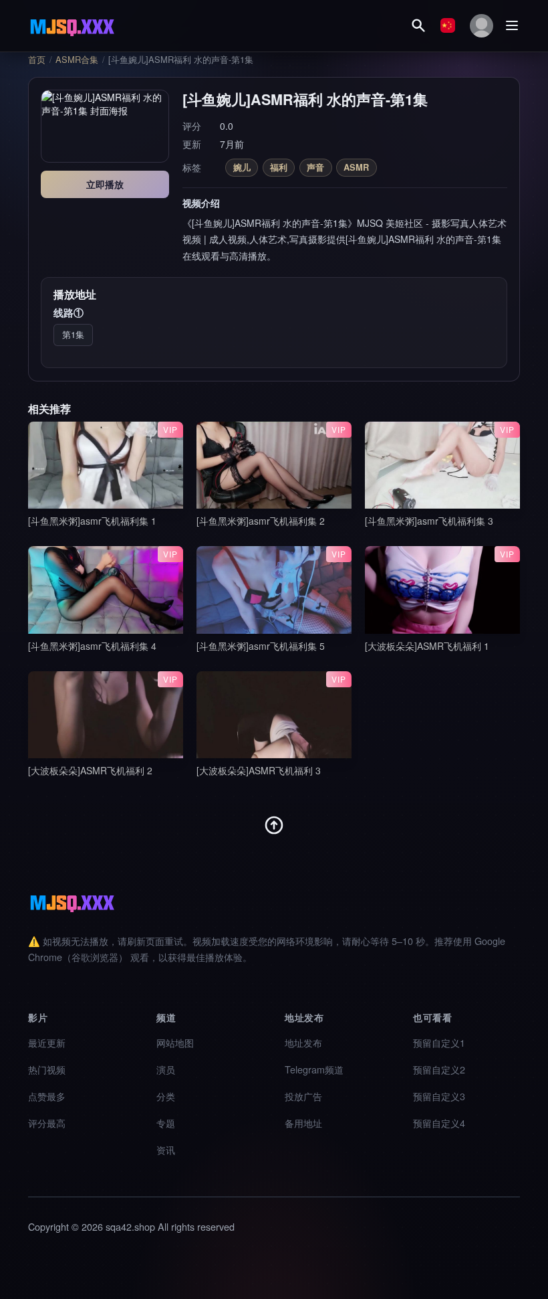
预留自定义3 (439, 1096)
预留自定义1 (439, 1042)
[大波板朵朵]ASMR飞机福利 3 (258, 770)
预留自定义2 (439, 1069)
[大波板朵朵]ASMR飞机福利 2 (90, 770)
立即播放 (105, 184)
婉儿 (242, 167)
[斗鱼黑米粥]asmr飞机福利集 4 (92, 646)
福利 (278, 167)
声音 (315, 167)
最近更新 (46, 1042)
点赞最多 (46, 1096)
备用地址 (303, 1123)
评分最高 (46, 1123)
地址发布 (303, 1042)
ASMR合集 (76, 60)
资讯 (165, 1149)
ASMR (356, 167)
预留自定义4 (439, 1123)
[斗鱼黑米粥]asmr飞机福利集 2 (260, 520)
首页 (36, 60)
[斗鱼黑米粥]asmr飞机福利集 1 (92, 520)
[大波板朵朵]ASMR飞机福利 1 (427, 646)
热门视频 (46, 1069)
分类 (165, 1096)
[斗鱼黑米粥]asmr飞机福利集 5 (260, 646)
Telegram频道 (314, 1069)
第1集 (73, 334)
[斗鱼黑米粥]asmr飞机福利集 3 (429, 520)
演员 (165, 1069)
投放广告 (303, 1096)
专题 (165, 1123)
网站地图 (175, 1042)
